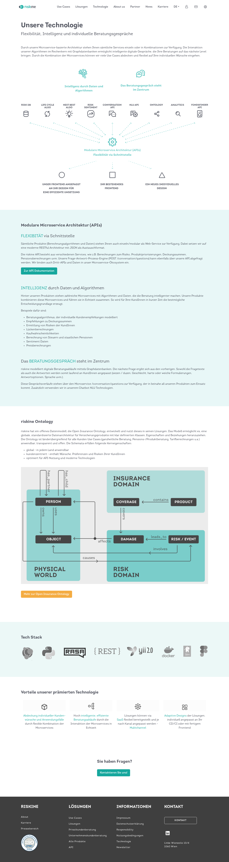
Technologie (100, 7)
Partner (135, 7)
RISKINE (29, 807)
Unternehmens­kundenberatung (88, 835)
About (24, 817)
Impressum (124, 818)
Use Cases (63, 7)
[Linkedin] (168, 834)
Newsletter (123, 847)
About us (119, 7)
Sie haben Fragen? (114, 762)
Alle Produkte (77, 841)
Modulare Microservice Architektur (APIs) (61, 225)
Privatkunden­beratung (82, 830)
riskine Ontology (37, 422)
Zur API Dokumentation (39, 271)
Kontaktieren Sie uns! (113, 772)
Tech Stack (31, 638)
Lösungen (81, 7)
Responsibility (125, 830)
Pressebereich (30, 829)
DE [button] (175, 7)
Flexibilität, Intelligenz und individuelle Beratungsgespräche (77, 34)
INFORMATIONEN (134, 807)
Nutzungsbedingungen (130, 835)
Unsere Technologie (52, 25)
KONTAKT (173, 807)
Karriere (163, 7)
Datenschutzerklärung (130, 824)
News (149, 7)
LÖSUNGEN (80, 807)
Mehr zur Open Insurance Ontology (46, 594)
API (71, 847)
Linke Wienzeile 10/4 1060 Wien (176, 845)
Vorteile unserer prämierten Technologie (59, 692)
